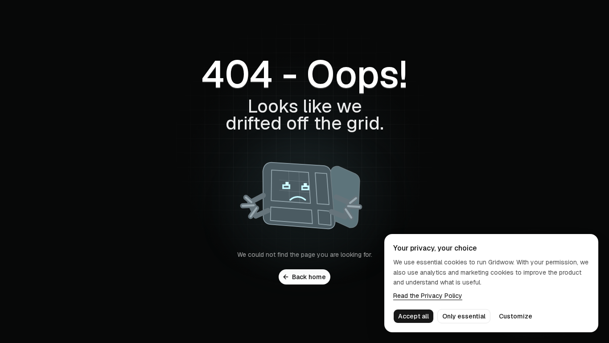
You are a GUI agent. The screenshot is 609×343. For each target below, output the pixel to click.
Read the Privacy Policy (427, 296)
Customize (515, 316)
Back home (309, 277)
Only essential (464, 316)
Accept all (413, 316)
